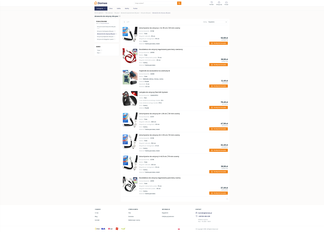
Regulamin (165, 213)
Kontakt (97, 220)
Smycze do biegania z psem (106, 39)
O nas (96, 213)
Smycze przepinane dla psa (106, 36)
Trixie (99, 50)
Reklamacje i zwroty (134, 220)
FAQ (129, 213)
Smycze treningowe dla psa (106, 31)
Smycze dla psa (105, 23)
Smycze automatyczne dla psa (106, 27)
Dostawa (131, 216)
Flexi (99, 53)
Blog (96, 216)
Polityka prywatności (168, 216)
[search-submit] (179, 3)
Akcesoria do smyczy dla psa (107, 34)
